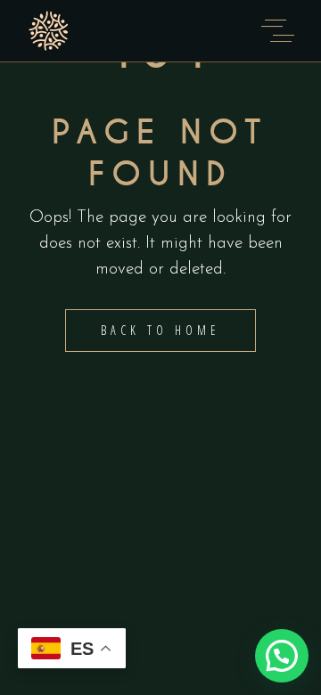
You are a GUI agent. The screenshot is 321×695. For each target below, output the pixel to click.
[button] (282, 656)
